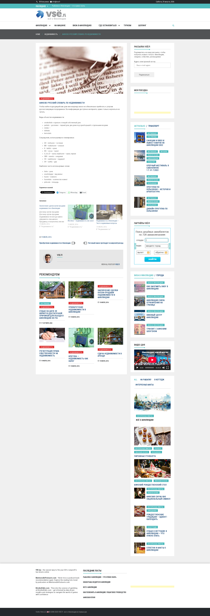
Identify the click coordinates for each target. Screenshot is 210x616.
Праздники (152, 511)
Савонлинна (153, 158)
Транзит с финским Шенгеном (156, 330)
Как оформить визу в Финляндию (157, 287)
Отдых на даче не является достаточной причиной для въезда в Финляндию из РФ (51, 314)
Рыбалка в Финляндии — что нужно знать (99, 577)
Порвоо (158, 448)
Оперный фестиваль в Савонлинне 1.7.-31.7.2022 (158, 167)
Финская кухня (142, 452)
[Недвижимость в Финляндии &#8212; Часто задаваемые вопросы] (109, 212)
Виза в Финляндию (82, 25)
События (151, 162)
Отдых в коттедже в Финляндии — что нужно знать (157, 533)
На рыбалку (145, 379)
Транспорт (153, 126)
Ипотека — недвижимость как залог (81, 221)
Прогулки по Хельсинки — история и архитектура (159, 189)
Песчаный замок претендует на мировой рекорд (105, 243)
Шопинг (142, 25)
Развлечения (153, 155)
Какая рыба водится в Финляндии (65, 6)
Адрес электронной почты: (145, 62)
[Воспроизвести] (137, 367)
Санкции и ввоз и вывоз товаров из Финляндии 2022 (156, 142)
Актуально (139, 126)
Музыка (164, 151)
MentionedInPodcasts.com (59, 582)
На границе (45, 303)
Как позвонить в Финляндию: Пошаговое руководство (104, 592)
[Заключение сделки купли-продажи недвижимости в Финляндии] (53, 216)
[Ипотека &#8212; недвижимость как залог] (81, 212)
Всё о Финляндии (90, 587)
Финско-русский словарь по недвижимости (62, 103)
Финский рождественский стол (150, 485)
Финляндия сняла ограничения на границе (156, 302)
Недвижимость (47, 99)
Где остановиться (108, 25)
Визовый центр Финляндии (154, 316)
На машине (60, 25)
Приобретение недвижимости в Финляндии (55, 243)
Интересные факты (144, 385)
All (135, 379)
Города (160, 275)
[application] (152, 360)
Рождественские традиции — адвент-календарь (157, 516)
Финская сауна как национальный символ (158, 497)
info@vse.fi (56, 2)
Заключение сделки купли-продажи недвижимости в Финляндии (108, 294)
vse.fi (117, 264)
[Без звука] (163, 367)
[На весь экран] (167, 367)
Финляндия (41, 25)
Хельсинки (152, 183)
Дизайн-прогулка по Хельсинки (157, 210)
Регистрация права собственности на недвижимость (49, 353)
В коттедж (159, 379)
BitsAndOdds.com (42, 588)
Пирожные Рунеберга (145, 456)
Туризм (127, 25)
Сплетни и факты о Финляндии (156, 549)
